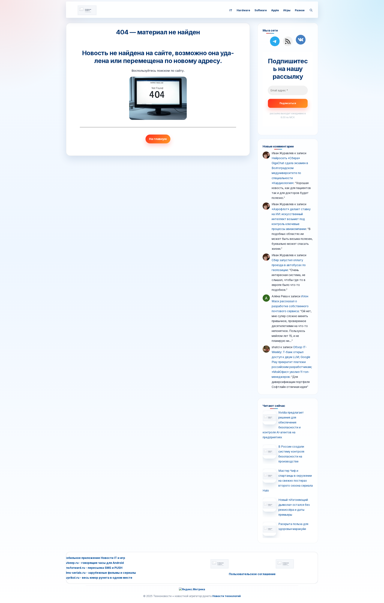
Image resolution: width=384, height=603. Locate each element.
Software (261, 10)
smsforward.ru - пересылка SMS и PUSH (93, 568)
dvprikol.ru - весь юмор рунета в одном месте (98, 577)
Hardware (243, 10)
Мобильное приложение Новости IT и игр (94, 558)
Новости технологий (226, 596)
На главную (158, 139)
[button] (311, 10)
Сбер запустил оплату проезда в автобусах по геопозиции (289, 265)
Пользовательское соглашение (252, 574)
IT (231, 10)
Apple (275, 10)
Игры (286, 10)
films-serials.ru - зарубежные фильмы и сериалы (100, 572)
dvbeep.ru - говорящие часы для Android (94, 563)
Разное (299, 10)
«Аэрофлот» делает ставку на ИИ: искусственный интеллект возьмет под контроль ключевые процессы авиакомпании (291, 219)
